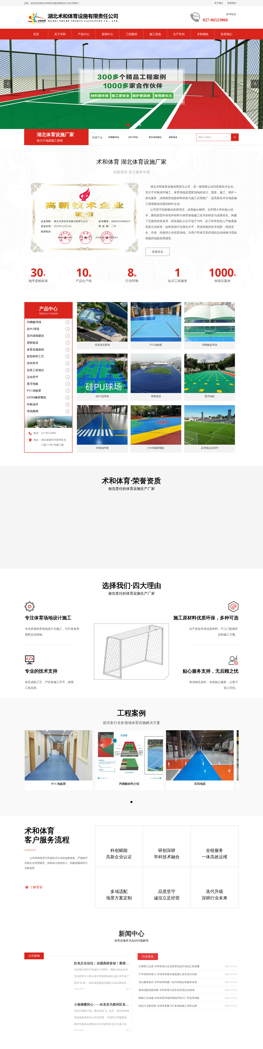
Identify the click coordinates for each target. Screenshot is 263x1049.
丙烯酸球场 (113, 137)
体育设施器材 (35, 349)
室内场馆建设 (155, 137)
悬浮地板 (32, 383)
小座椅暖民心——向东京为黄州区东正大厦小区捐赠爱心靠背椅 (101, 1005)
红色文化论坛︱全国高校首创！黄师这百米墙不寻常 (101, 963)
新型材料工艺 (35, 356)
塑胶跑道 (173, 137)
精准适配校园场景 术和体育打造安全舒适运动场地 (166, 990)
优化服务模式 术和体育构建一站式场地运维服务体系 (168, 982)
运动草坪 (32, 376)
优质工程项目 (35, 370)
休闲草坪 (32, 363)
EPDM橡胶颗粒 (36, 397)
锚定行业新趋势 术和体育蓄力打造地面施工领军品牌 (168, 1006)
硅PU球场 (133, 137)
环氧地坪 (32, 404)
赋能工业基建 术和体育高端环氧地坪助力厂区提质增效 (169, 998)
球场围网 (32, 411)
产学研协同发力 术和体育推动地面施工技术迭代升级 (168, 974)
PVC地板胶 (34, 390)
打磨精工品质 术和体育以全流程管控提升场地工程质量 (169, 966)
